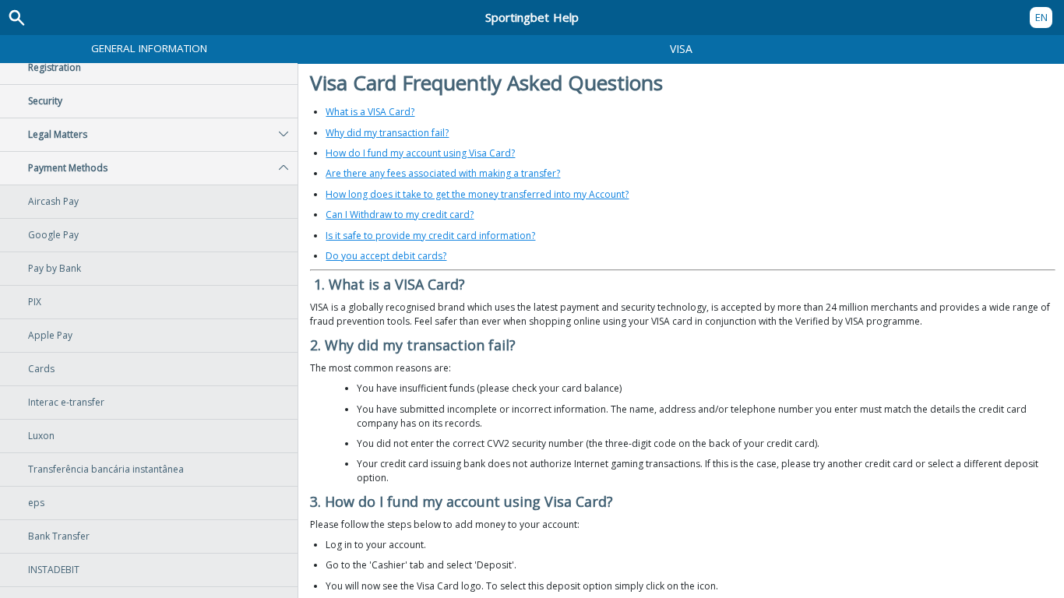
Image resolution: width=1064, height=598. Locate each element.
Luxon (41, 435)
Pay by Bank (54, 268)
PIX (34, 301)
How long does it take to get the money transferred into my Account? (477, 194)
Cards (41, 368)
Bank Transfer (59, 536)
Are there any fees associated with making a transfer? (443, 173)
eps (36, 502)
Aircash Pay (53, 201)
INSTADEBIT (53, 569)
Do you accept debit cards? (386, 255)
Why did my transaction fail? (387, 132)
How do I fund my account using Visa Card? (420, 153)
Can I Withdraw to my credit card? (400, 214)
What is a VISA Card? (370, 111)
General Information (149, 48)
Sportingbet (532, 17)
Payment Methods (67, 167)
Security (45, 100)
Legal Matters (57, 134)
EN (1041, 17)
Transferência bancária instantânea (106, 469)
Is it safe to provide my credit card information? (430, 235)
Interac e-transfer (66, 402)
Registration (54, 67)
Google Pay (53, 234)
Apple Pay (50, 335)
